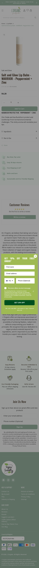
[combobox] (9, 280)
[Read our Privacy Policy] (33, 291)
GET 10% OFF (19, 303)
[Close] (35, 256)
